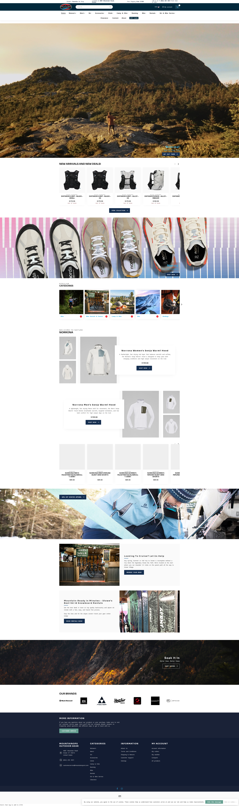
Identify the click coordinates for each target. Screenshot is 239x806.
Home (63, 13)
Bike (143, 13)
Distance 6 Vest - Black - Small (72, 197)
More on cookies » (230, 802)
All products (156, 761)
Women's (72, 13)
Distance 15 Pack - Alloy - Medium (156, 197)
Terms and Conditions (128, 751)
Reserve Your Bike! (134, 572)
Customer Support (127, 757)
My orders (155, 751)
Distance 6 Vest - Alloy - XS (128, 197)
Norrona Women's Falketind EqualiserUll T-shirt (127, 475)
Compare (155, 757)
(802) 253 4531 (68, 760)
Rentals (152, 13)
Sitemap (123, 761)
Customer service (69, 731)
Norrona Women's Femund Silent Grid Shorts (155, 475)
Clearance (104, 18)
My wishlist (156, 754)
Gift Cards (134, 18)
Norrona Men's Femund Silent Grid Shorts (100, 474)
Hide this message (214, 802)
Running (135, 13)
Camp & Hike (122, 13)
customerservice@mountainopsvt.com (75, 765)
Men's (82, 13)
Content (115, 18)
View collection (118, 210)
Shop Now (143, 368)
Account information (159, 748)
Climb (110, 13)
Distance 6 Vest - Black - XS (100, 197)
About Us (124, 748)
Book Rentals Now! (74, 621)
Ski (90, 13)
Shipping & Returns (128, 754)
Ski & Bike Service (167, 13)
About (124, 18)
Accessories (99, 13)
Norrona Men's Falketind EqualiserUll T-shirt (72, 475)
